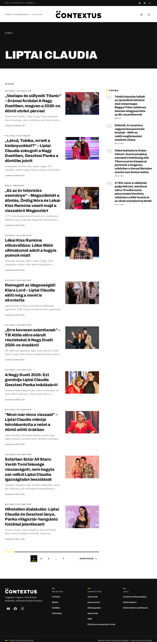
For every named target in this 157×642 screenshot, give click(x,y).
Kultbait (10, 91)
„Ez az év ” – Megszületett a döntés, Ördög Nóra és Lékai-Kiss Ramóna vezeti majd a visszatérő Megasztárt (33, 200)
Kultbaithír (24, 91)
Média (8, 185)
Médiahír (18, 185)
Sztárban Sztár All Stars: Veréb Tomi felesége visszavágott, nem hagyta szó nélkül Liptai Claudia (29, 469)
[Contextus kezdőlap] (78, 14)
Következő (88, 559)
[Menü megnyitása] (148, 14)
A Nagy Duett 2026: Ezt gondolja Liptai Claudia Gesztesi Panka (31, 380)
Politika (10, 136)
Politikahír (23, 136)
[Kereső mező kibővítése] (141, 14)
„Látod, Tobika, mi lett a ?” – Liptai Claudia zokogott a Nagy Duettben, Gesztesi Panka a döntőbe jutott (31, 150)
